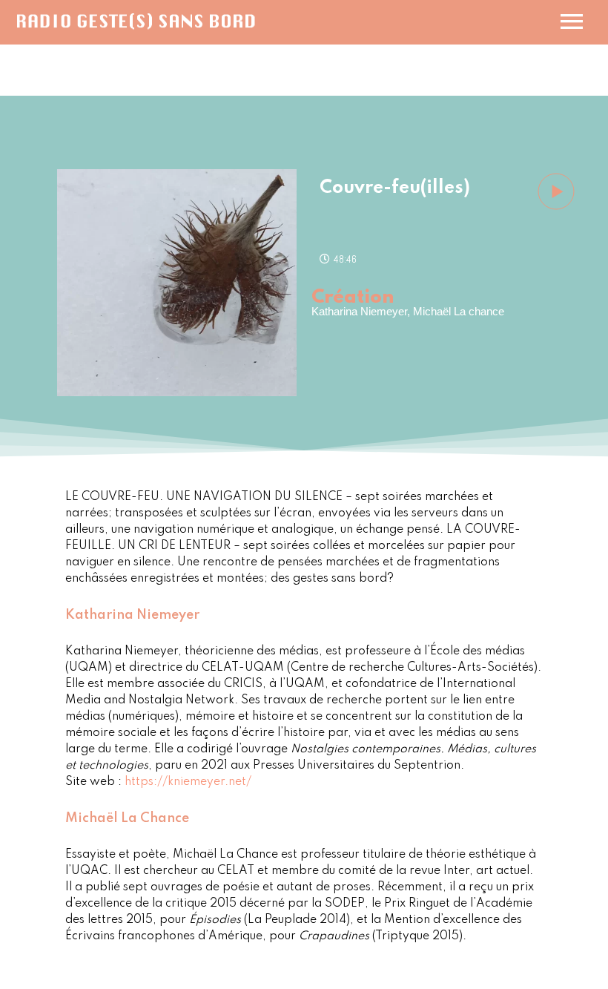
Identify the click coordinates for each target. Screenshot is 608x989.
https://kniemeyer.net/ (188, 782)
